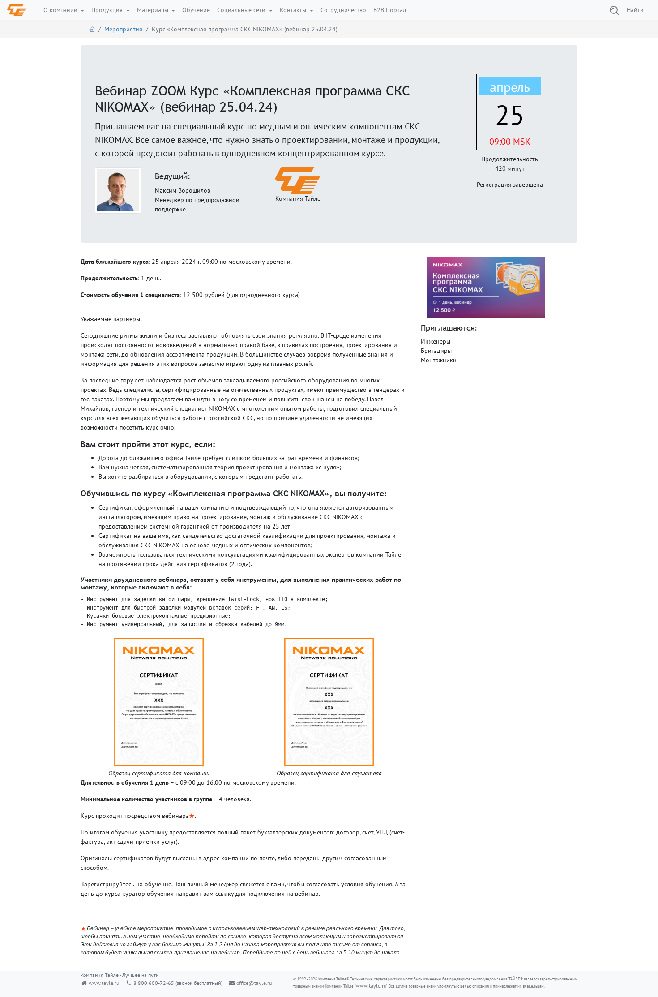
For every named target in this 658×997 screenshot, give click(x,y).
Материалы (153, 10)
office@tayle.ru (254, 983)
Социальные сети (242, 10)
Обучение (196, 10)
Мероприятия (123, 29)
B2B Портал (389, 10)
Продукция (107, 10)
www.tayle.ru (104, 983)
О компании (61, 10)
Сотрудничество (343, 10)
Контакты (294, 10)
